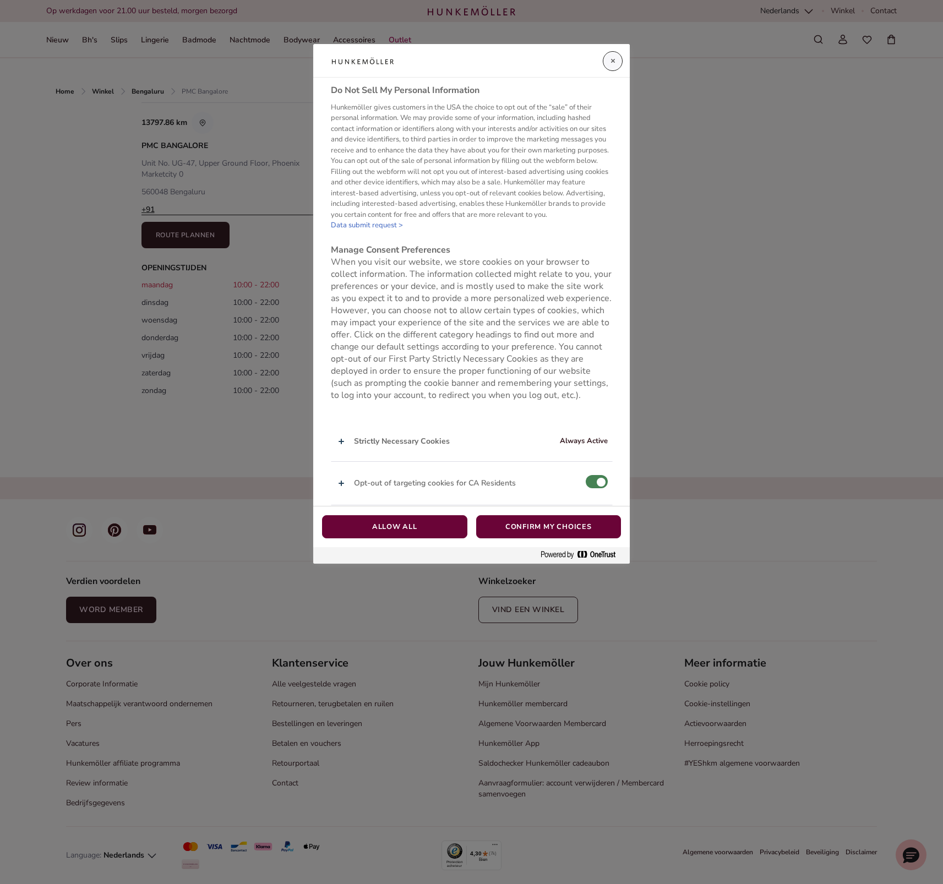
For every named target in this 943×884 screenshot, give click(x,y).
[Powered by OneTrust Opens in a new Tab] (582, 555)
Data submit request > (367, 225)
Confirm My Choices (548, 527)
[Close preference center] (613, 61)
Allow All (394, 527)
